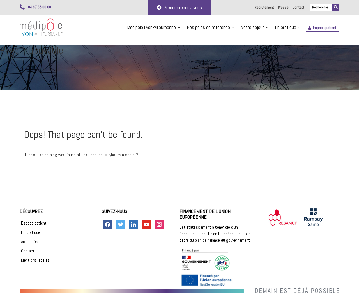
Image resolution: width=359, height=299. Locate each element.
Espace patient (324, 27)
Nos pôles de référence (208, 27)
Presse (283, 7)
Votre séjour (252, 27)
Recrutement (264, 7)
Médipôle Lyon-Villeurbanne (151, 27)
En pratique (285, 27)
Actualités (29, 241)
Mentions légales (35, 260)
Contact (298, 7)
